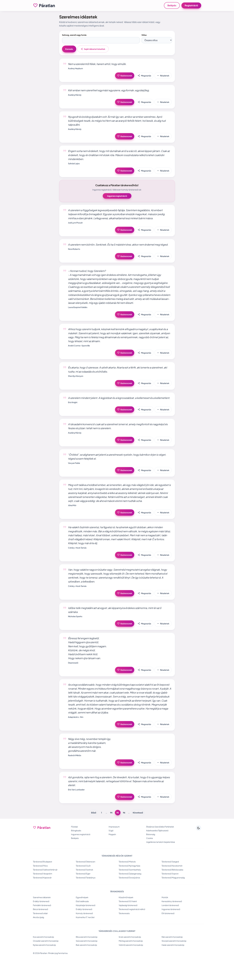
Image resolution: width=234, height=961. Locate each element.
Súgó (111, 830)
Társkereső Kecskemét (172, 865)
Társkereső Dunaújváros (129, 877)
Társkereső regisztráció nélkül (132, 909)
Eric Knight (72, 402)
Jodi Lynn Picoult (75, 222)
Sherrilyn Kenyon (75, 376)
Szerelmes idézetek (42, 897)
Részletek (163, 75)
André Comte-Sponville (79, 345)
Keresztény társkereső (172, 901)
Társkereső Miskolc (127, 861)
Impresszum (114, 826)
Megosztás (144, 75)
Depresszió (73, 662)
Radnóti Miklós (74, 755)
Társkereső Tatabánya (85, 877)
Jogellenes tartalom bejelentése (160, 842)
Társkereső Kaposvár (42, 877)
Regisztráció (191, 5)
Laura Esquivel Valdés (77, 307)
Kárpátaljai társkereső (85, 905)
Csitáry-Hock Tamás (77, 547)
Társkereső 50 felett (128, 901)
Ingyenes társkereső (171, 909)
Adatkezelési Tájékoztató (157, 830)
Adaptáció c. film (75, 717)
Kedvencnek (124, 75)
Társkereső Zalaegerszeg (130, 873)
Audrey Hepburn (75, 68)
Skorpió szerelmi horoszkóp (174, 941)
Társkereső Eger (83, 873)
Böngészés (76, 830)
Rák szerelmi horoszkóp (172, 937)
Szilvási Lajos (74, 163)
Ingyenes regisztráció (117, 196)
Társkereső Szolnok (84, 869)
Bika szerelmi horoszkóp (86, 937)
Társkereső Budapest (42, 861)
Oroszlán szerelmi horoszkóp (45, 941)
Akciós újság (38, 917)
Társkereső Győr (83, 865)
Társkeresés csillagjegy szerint (117, 931)
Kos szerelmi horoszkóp (43, 937)
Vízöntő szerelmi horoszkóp (131, 945)
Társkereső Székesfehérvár (45, 869)
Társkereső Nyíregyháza (129, 865)
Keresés (69, 49)
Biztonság (150, 834)
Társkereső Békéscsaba (172, 869)
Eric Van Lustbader (76, 789)
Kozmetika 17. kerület (85, 917)
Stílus (144, 35)
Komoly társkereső (84, 913)
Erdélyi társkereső (41, 901)
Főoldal (74, 826)
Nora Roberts (74, 249)
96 (124, 812)
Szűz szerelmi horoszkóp (86, 941)
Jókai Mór (72, 505)
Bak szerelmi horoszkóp (86, 945)
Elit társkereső (168, 913)
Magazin (112, 834)
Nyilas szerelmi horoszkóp (44, 945)
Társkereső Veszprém (42, 873)
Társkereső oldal (40, 913)
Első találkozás (82, 901)
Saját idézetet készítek (93, 48)
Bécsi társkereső (40, 909)
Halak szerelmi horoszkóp (173, 945)
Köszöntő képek (126, 897)
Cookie (149, 838)
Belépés (171, 5)
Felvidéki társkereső (42, 905)
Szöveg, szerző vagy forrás (74, 35)
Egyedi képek (82, 897)
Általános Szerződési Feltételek (160, 826)
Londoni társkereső (170, 905)
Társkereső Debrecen (85, 861)
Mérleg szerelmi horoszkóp (131, 941)
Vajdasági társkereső (128, 905)
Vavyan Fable (74, 463)
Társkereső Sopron (170, 873)
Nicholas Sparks (75, 616)
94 (111, 812)
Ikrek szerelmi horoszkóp (130, 937)
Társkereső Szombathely (130, 869)
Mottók (165, 897)
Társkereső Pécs (40, 865)
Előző (93, 812)
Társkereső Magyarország (173, 877)
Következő (138, 812)
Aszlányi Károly (74, 95)
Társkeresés (124, 913)
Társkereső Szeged (170, 861)
